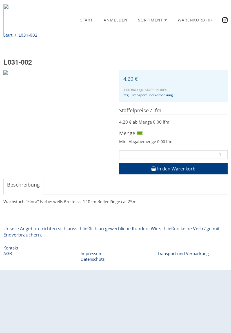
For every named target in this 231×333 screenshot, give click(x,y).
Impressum (92, 253)
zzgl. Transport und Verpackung (148, 95)
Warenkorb (195, 20)
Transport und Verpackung (183, 253)
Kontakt (10, 248)
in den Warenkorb (176, 169)
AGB (7, 253)
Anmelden (116, 20)
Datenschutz (93, 259)
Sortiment (151, 20)
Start (86, 20)
